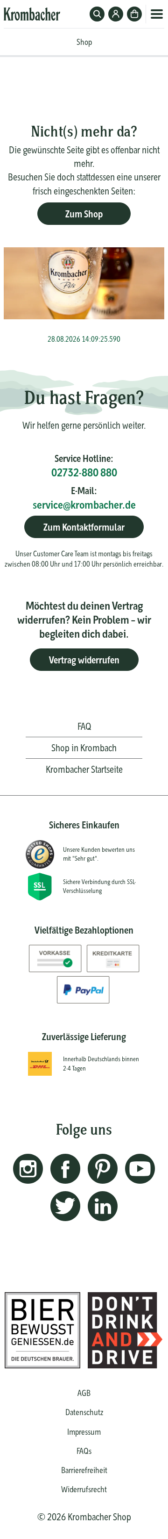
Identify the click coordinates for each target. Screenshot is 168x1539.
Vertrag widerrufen (84, 660)
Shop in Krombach (84, 748)
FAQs (84, 1451)
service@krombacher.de (84, 504)
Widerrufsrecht (84, 1489)
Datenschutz (84, 1412)
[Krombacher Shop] (32, 14)
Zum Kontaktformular (84, 527)
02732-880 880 (84, 472)
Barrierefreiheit (84, 1470)
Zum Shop (84, 214)
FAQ (84, 726)
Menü (157, 14)
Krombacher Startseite (84, 769)
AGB (84, 1393)
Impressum (84, 1432)
